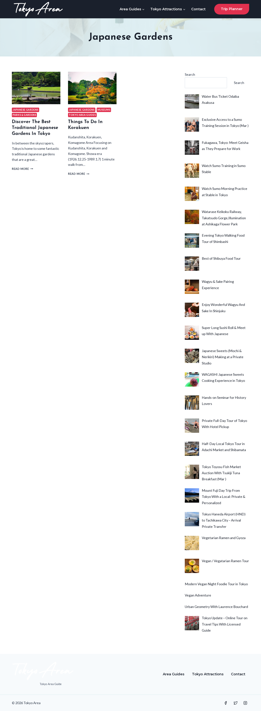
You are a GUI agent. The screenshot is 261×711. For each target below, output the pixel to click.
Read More (22, 168)
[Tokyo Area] (38, 9)
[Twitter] (235, 703)
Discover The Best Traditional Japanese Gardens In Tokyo (35, 128)
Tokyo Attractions (208, 674)
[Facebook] (225, 703)
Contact (198, 9)
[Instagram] (245, 703)
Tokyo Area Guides (82, 115)
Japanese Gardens (25, 109)
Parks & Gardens (24, 115)
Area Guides (173, 674)
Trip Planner (231, 9)
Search (190, 74)
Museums (103, 109)
